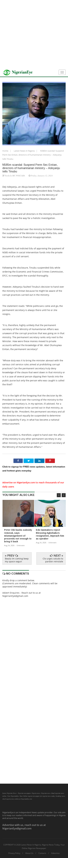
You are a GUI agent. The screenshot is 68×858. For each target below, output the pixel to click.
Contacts (42, 853)
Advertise (55, 853)
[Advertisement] (34, 34)
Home (5, 150)
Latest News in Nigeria (24, 150)
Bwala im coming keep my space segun (17, 560)
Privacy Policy (14, 853)
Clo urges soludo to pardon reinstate (53, 560)
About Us (29, 853)
